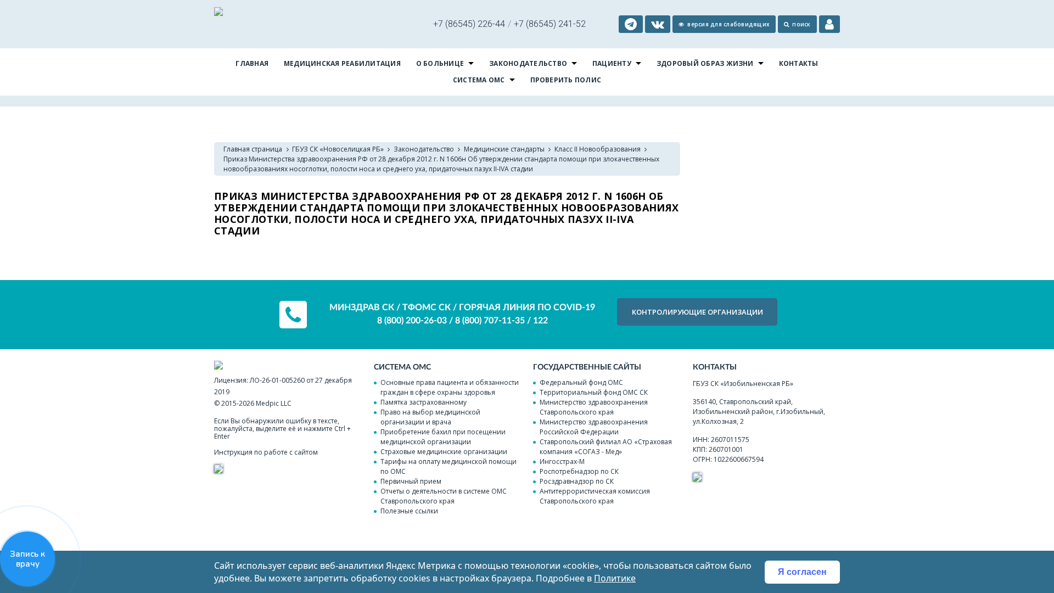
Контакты (798, 63)
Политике (615, 578)
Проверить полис (566, 80)
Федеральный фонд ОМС (581, 382)
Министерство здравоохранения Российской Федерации (594, 427)
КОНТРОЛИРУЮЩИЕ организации (697, 312)
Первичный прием (410, 481)
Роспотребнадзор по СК (579, 471)
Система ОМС (479, 80)
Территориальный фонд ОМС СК (594, 392)
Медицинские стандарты (504, 149)
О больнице (440, 63)
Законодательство (528, 63)
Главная (252, 63)
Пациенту (611, 63)
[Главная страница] (218, 13)
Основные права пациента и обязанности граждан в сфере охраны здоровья (449, 387)
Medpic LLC (273, 403)
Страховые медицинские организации (443, 451)
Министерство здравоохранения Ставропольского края (594, 407)
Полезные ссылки (409, 511)
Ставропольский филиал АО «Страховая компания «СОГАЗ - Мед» (606, 446)
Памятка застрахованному (423, 402)
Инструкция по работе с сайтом (266, 452)
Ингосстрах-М (562, 461)
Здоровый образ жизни (705, 63)
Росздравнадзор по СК (577, 481)
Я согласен (802, 572)
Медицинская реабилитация (342, 63)
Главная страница (252, 149)
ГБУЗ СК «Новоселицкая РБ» (338, 149)
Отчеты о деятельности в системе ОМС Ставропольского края (443, 496)
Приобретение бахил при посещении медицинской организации (443, 436)
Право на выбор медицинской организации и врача (430, 417)
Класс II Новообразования (597, 149)
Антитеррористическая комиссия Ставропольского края (595, 496)
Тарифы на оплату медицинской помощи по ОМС (448, 466)
